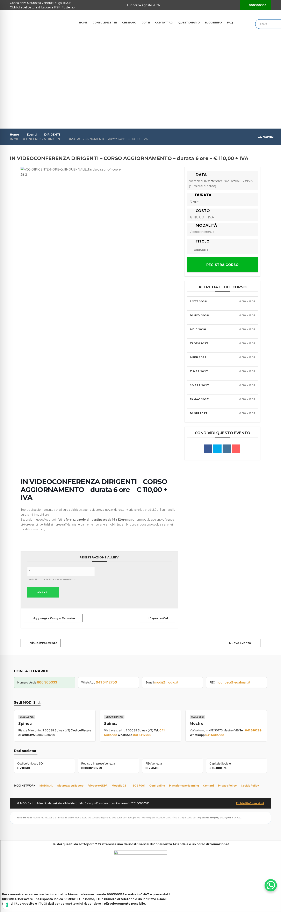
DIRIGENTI (52, 134)
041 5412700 (106, 682)
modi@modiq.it (166, 682)
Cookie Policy (250, 785)
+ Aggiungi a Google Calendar (53, 618)
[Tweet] (217, 448)
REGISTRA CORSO (222, 265)
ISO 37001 (138, 785)
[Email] (236, 448)
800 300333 (47, 682)
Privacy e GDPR (98, 785)
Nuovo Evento (240, 643)
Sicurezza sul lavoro (70, 785)
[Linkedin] (227, 448)
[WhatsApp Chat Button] (271, 885)
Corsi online (157, 785)
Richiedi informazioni (250, 803)
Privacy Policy (227, 785)
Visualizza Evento (43, 643)
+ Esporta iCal (157, 618)
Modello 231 (120, 785)
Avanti (43, 592)
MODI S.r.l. (46, 785)
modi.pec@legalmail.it (233, 682)
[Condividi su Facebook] (208, 448)
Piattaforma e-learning (184, 785)
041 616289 (253, 730)
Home (14, 134)
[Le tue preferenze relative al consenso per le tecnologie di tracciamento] (7, 905)
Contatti (208, 785)
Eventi (32, 134)
